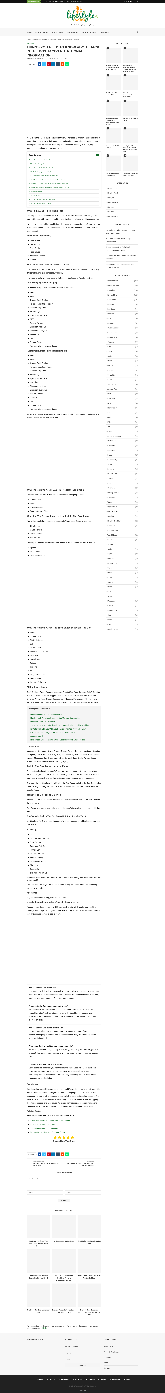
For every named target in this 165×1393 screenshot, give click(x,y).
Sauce (122, 568)
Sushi (122, 464)
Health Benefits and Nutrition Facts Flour (47, 714)
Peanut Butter (122, 530)
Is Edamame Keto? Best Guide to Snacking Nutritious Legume (112, 121)
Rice (122, 318)
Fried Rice (122, 398)
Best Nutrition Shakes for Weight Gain (113, 94)
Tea (122, 427)
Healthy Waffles (122, 493)
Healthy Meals (122, 474)
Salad (122, 380)
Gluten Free (122, 333)
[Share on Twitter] (44, 64)
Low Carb (122, 309)
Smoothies (122, 375)
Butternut (122, 469)
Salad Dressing (122, 563)
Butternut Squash (122, 436)
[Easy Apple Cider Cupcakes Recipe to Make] (89, 1261)
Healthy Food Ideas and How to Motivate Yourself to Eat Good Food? (130, 148)
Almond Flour (122, 389)
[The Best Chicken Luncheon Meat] (38, 1295)
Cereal (122, 620)
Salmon (122, 544)
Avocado (122, 478)
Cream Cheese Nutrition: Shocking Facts (47, 1132)
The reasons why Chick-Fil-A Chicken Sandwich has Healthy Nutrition (59, 725)
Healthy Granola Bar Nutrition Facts (45, 722)
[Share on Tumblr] (58, 64)
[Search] (137, 32)
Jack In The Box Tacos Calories (41, 203)
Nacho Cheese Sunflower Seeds (43, 1124)
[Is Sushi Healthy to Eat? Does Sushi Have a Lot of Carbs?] (113, 55)
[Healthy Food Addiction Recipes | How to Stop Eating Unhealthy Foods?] (130, 55)
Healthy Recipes (122, 629)
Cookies (122, 516)
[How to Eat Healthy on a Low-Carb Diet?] (130, 163)
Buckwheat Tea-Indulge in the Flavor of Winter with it (52, 732)
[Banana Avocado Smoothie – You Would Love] (64, 1295)
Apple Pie (122, 450)
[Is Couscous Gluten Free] (64, 1226)
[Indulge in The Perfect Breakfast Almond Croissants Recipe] (64, 1261)
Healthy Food (41, 32)
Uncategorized (112, 216)
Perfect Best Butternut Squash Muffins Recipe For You (89, 1312)
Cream (122, 582)
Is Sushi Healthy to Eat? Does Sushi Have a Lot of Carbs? (65, 1)
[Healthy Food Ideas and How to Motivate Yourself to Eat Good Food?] (130, 135)
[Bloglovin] (135, 1)
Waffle (122, 596)
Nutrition (57, 32)
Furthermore (36, 195)
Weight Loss (122, 535)
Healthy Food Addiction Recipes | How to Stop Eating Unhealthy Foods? (129, 68)
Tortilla (122, 549)
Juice (122, 417)
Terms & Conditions (111, 1352)
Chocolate (122, 446)
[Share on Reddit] (62, 64)
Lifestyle (110, 198)
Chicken (122, 342)
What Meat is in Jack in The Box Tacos (43, 168)
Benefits (122, 304)
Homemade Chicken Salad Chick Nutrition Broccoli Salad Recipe (57, 740)
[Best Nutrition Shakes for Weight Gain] (113, 83)
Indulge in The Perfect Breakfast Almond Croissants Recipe (64, 1278)
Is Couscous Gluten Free (64, 1241)
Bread (122, 455)
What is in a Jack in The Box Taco (42, 160)
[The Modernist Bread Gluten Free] (89, 1226)
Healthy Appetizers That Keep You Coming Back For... (38, 1243)
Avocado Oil (122, 610)
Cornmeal (122, 488)
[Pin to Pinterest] (49, 64)
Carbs (122, 356)
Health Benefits (122, 285)
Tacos (122, 502)
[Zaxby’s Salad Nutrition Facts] (130, 108)
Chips (122, 587)
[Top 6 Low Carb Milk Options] (113, 135)
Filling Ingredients (36, 191)
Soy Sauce (122, 384)
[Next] (45, 1)
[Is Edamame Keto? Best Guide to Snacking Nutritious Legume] (113, 108)
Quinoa (122, 365)
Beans (122, 540)
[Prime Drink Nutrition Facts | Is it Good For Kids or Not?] (130, 83)
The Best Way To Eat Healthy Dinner (112, 174)
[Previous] (43, 1)
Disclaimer (108, 1357)
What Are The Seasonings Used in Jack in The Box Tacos (49, 183)
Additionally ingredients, (40, 164)
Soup (122, 413)
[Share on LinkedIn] (53, 64)
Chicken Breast (122, 328)
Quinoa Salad (122, 511)
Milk (122, 422)
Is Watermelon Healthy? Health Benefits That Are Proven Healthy (58, 729)
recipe (122, 370)
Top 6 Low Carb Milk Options (112, 146)
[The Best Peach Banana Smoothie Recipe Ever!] (38, 1261)
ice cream (122, 497)
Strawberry (122, 300)
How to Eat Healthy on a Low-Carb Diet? (130, 174)
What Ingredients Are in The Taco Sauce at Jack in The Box (50, 187)
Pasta (122, 577)
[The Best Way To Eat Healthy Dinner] (113, 163)
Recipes (104, 32)
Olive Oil (122, 403)
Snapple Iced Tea (37, 736)
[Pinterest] (128, 1)
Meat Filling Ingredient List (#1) (42, 172)
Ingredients (122, 290)
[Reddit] (137, 1)
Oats (122, 615)
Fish (122, 347)
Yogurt (122, 554)
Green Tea (122, 361)
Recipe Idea (122, 295)
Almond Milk (122, 337)
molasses (122, 601)
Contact (107, 1368)
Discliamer (46, 1328)
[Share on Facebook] (39, 64)
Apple (122, 351)
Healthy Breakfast (122, 521)
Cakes (122, 431)
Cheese (122, 606)
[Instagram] (126, 1)
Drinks (122, 573)
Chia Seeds (122, 441)
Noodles (122, 558)
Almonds (122, 323)
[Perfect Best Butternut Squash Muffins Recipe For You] (89, 1295)
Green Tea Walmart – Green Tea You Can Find (50, 1121)
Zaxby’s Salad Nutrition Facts (130, 119)
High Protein (122, 408)
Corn (122, 624)
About (106, 1363)
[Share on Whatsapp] (67, 64)
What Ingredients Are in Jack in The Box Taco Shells (48, 180)
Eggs (122, 483)
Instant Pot (122, 526)
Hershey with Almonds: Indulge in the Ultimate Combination (55, 718)
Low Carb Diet (89, 32)
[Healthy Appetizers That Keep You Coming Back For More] (38, 1226)
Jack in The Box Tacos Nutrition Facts (43, 199)
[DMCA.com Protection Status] (31, 1346)
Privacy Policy (109, 1346)
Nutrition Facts (41, 1147)
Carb (122, 394)
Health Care (72, 32)
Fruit (122, 591)
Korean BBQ (122, 460)
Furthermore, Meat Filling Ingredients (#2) (45, 175)
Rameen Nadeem (38, 58)
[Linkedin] (130, 1)
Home (29, 32)
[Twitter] (124, 1)
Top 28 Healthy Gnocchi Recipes (44, 1128)
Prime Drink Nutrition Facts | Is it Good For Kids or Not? (130, 94)
